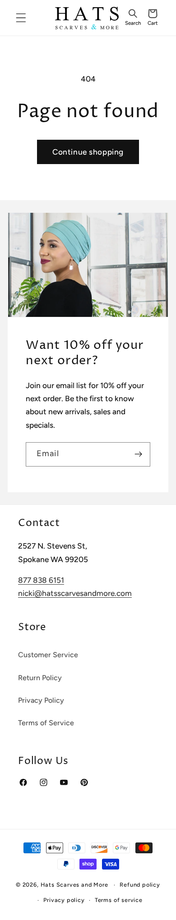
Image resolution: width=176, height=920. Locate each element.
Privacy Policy (41, 700)
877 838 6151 (41, 580)
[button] (133, 18)
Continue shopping (88, 151)
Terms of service (119, 900)
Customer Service (48, 654)
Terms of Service (46, 723)
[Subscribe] (138, 454)
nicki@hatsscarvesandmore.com (75, 593)
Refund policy (140, 884)
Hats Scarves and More (74, 884)
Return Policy (40, 677)
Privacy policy (63, 900)
